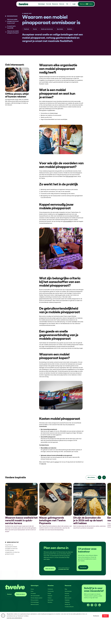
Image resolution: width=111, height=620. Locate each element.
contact (56, 462)
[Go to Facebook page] (88, 605)
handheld (60, 214)
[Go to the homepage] (15, 587)
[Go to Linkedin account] (99, 605)
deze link (43, 463)
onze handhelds (67, 221)
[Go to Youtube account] (95, 605)
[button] (42, 4)
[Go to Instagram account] (92, 605)
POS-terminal (69, 176)
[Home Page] (23, 4)
